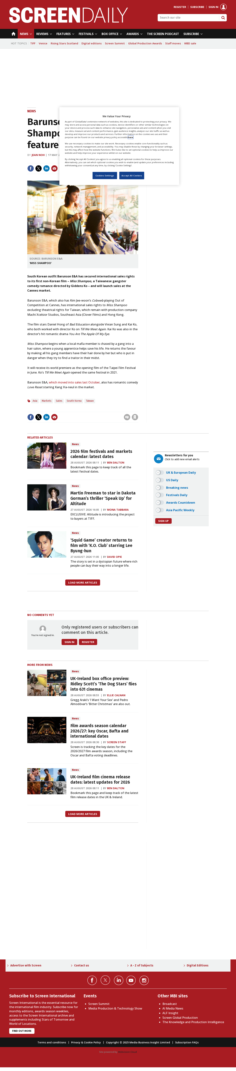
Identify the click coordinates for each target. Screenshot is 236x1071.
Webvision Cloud (127, 1052)
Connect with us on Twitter (105, 980)
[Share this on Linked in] (46, 168)
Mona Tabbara (118, 509)
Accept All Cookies (132, 175)
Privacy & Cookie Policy (86, 1042)
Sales (59, 400)
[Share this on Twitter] (38, 168)
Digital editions (91, 43)
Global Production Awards (145, 43)
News (31, 111)
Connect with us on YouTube (131, 980)
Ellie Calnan (116, 695)
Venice (43, 43)
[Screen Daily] (68, 22)
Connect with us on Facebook (92, 980)
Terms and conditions (51, 1042)
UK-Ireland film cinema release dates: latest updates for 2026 (100, 779)
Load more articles (82, 582)
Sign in (213, 7)
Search (223, 18)
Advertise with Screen (25, 965)
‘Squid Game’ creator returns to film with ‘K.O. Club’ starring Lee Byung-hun (101, 545)
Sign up (163, 521)
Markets (46, 400)
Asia (35, 400)
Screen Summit (115, 43)
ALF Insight (170, 1013)
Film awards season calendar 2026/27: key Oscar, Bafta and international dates (99, 731)
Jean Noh (38, 155)
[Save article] (135, 417)
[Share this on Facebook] (30, 168)
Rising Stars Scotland (64, 43)
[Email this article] (54, 168)
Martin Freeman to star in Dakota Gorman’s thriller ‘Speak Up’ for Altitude (103, 498)
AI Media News (172, 1008)
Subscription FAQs (187, 1042)
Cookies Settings (105, 175)
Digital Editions (198, 965)
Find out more (22, 1031)
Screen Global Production (180, 1018)
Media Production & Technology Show (115, 1008)
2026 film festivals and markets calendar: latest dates (101, 454)
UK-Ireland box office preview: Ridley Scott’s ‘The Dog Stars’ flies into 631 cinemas (103, 684)
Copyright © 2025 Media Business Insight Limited (138, 1042)
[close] (138, 409)
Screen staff (116, 742)
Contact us (81, 965)
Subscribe (197, 7)
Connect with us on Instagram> (144, 980)
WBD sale (190, 43)
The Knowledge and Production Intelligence (193, 1022)
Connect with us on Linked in (118, 980)
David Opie (114, 557)
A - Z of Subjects (141, 965)
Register (180, 7)
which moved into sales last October (74, 382)
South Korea (74, 400)
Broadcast (169, 1004)
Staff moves (173, 43)
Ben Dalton (115, 462)
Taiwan (90, 400)
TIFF (32, 43)
